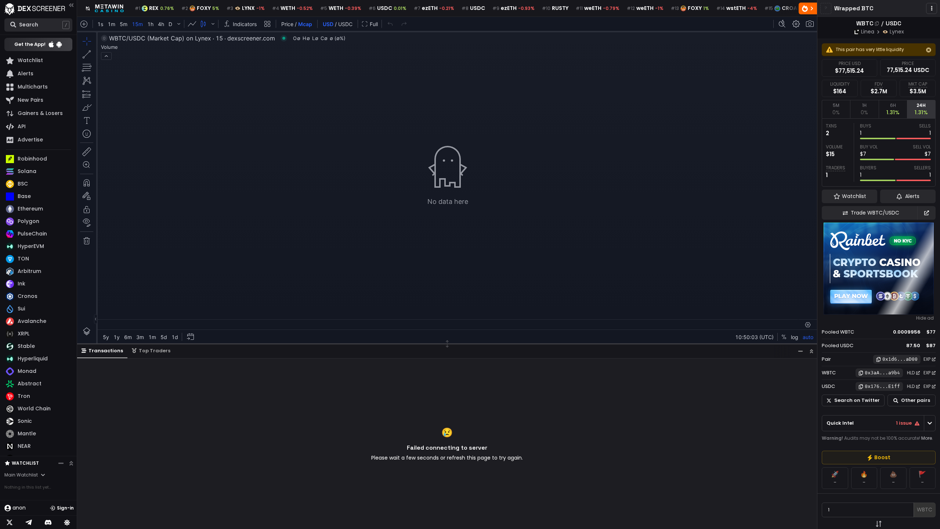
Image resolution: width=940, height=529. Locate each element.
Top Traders (154, 350)
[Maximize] (811, 351)
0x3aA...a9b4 (882, 372)
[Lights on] (67, 522)
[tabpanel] (879, 152)
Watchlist (25, 463)
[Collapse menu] (71, 5)
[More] (931, 8)
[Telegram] (28, 522)
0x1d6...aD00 (900, 359)
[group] (879, 457)
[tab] (836, 109)
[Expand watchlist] (71, 463)
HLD (911, 373)
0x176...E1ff (882, 386)
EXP (926, 359)
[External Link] (926, 213)
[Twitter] (9, 522)
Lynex (897, 31)
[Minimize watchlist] (61, 463)
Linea (867, 31)
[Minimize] (800, 351)
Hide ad (925, 318)
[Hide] (928, 50)
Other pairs (915, 400)
